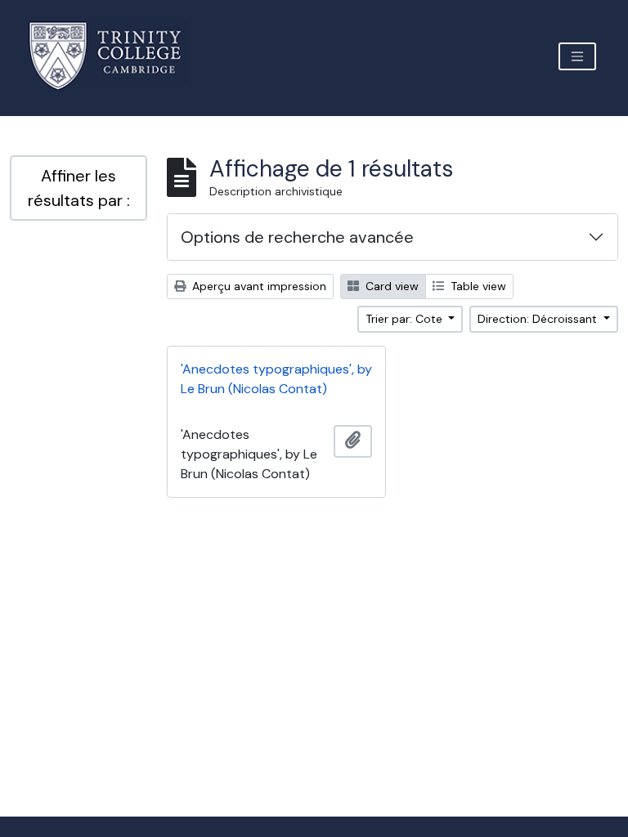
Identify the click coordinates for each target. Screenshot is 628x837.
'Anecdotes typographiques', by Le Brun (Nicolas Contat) (276, 378)
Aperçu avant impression (257, 286)
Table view (476, 286)
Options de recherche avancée (297, 237)
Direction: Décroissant (539, 318)
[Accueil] (115, 56)
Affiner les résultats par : (79, 188)
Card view (390, 286)
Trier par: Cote (406, 318)
